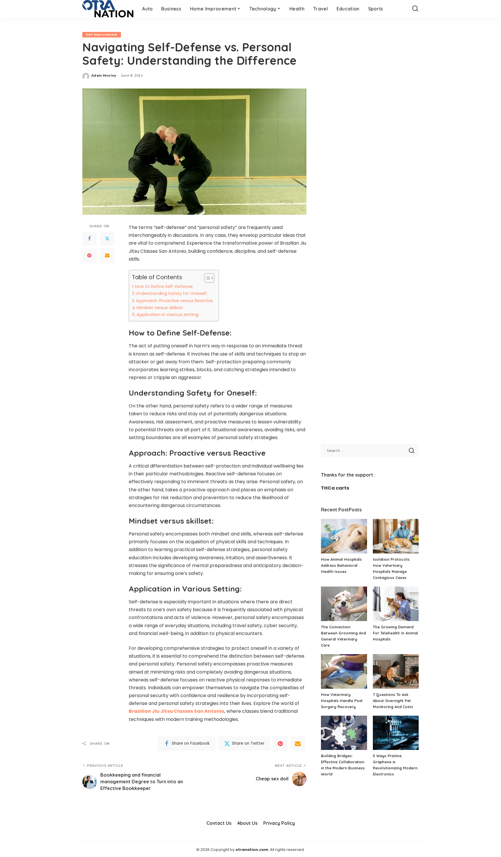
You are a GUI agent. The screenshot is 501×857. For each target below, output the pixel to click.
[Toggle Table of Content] (206, 278)
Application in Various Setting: (168, 314)
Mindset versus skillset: (160, 308)
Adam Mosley (104, 75)
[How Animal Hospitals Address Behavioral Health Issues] (344, 536)
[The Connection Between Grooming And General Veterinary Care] (344, 604)
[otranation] (107, 8)
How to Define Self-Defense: (164, 286)
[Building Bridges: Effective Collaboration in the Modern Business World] (344, 733)
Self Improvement (101, 35)
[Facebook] (89, 239)
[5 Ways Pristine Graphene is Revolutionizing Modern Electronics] (396, 733)
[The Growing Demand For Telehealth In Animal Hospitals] (396, 604)
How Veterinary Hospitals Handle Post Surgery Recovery (342, 700)
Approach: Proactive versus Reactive (174, 301)
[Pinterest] (89, 256)
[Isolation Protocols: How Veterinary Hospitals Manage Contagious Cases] (396, 536)
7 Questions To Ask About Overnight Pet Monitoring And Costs (393, 700)
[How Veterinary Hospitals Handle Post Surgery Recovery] (344, 671)
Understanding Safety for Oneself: (171, 293)
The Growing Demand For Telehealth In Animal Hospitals (395, 633)
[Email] (107, 256)
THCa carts (335, 488)
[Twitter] (107, 239)
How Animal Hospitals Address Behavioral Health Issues (341, 565)
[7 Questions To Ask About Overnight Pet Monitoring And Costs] (396, 671)
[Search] (415, 8)
